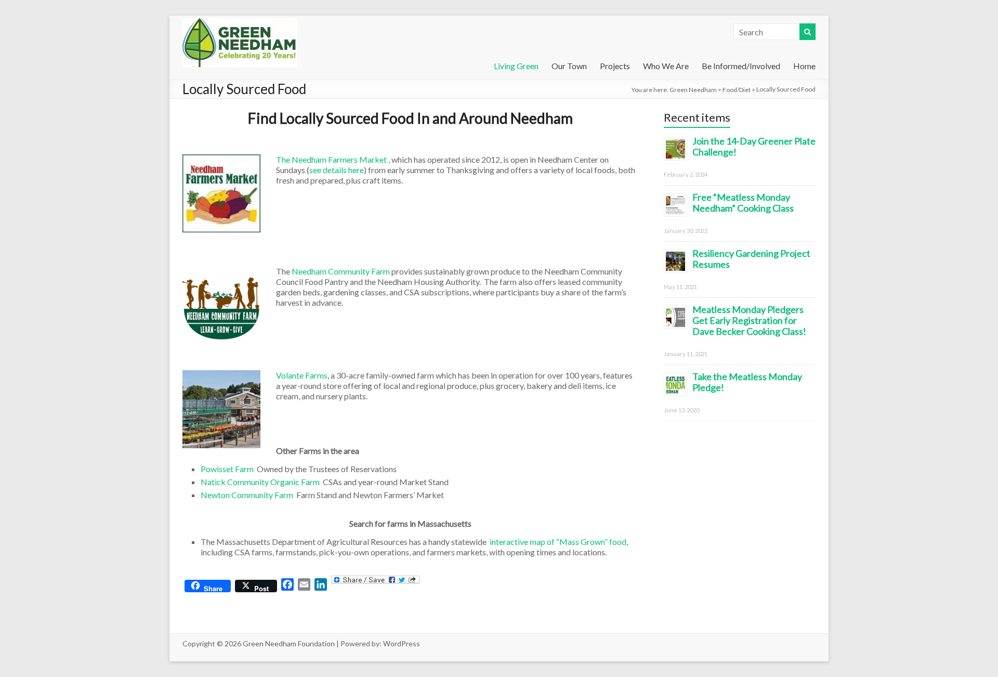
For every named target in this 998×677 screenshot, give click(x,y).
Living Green (516, 66)
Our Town (569, 66)
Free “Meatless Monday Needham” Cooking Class (743, 202)
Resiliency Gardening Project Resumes (751, 259)
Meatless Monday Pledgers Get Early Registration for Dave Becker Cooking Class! (749, 320)
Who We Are (666, 66)
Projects (615, 66)
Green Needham (693, 90)
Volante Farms (301, 375)
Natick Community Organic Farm (260, 482)
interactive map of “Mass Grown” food (558, 541)
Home (804, 66)
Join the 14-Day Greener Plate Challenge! (754, 146)
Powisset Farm (227, 469)
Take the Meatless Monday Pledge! (747, 382)
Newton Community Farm (247, 495)
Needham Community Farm (341, 271)
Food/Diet (737, 90)
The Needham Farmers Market (331, 159)
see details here (336, 170)
